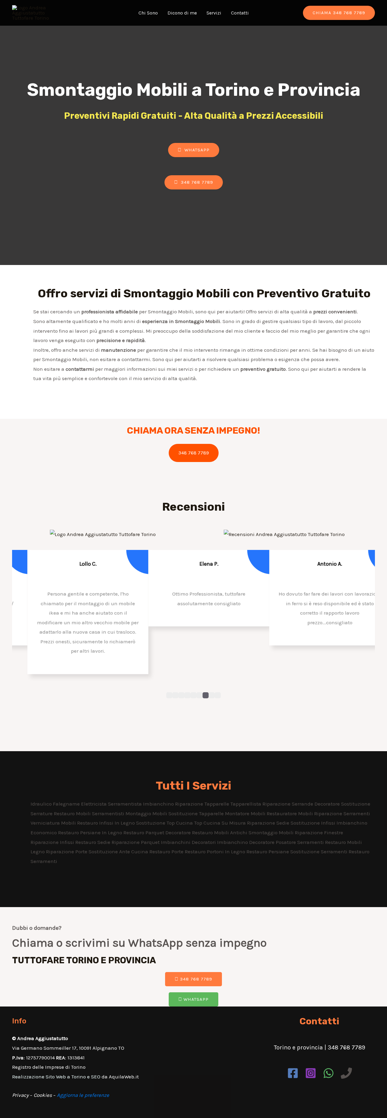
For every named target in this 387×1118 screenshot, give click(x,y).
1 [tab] (169, 695)
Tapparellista (246, 804)
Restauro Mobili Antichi (220, 832)
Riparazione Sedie (269, 823)
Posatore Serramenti (300, 842)
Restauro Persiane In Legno (90, 832)
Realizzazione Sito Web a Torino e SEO (56, 1077)
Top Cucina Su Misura (220, 823)
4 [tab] (187, 695)
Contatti (240, 13)
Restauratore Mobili (290, 813)
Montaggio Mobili (146, 813)
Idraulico (42, 804)
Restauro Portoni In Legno (215, 851)
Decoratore (327, 804)
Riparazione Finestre (319, 832)
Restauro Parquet (144, 832)
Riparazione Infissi (53, 842)
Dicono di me (182, 13)
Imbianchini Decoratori (189, 842)
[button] (193, 150)
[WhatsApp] (328, 1073)
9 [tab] (218, 695)
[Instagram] (310, 1073)
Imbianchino (159, 804)
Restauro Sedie (93, 842)
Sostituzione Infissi (314, 823)
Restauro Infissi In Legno (106, 823)
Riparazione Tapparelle (202, 804)
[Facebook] (292, 1073)
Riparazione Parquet (136, 842)
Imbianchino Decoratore (246, 842)
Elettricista (94, 804)
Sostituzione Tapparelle (196, 813)
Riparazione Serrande (288, 804)
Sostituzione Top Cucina (165, 823)
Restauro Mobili (73, 813)
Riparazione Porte (67, 851)
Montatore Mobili (246, 813)
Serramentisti (108, 813)
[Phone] (346, 1073)
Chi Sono (148, 13)
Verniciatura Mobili (54, 823)
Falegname (67, 804)
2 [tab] (175, 695)
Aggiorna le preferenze (83, 1095)
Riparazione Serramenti (342, 813)
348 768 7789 (193, 453)
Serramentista (125, 804)
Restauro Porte (167, 851)
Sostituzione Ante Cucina (119, 851)
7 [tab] (206, 695)
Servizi (214, 13)
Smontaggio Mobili (272, 832)
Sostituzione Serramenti (319, 851)
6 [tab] (200, 695)
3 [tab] (181, 695)
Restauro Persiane (268, 851)
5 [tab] (193, 695)
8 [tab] (212, 695)
